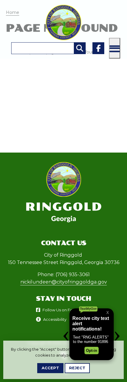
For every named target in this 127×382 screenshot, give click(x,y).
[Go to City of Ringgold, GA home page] (63, 7)
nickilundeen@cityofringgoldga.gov (63, 282)
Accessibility (54, 319)
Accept (50, 368)
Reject (77, 368)
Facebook (98, 48)
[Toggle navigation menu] (114, 48)
